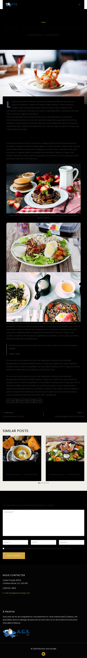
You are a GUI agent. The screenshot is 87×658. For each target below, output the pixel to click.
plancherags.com (36, 35)
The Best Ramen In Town (13, 415)
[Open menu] (79, 4)
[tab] (39, 483)
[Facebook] (43, 654)
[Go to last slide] (5, 458)
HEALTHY (21, 401)
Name (7, 542)
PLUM (30, 401)
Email (35, 542)
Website (63, 542)
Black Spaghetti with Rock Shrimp (69, 415)
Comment (9, 512)
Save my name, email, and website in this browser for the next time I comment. (38, 548)
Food (43, 22)
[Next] (81, 458)
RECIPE (38, 401)
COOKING (11, 401)
